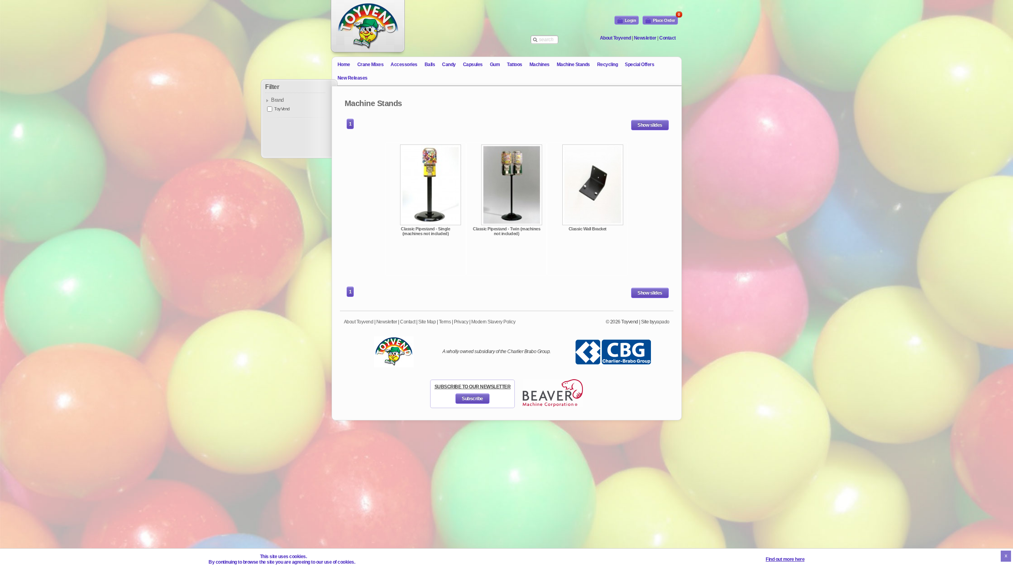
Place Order (665, 19)
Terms (445, 322)
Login (630, 20)
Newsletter (645, 38)
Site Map (427, 322)
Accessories (404, 64)
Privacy (461, 322)
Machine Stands (573, 64)
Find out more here (785, 559)
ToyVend (282, 108)
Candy (449, 64)
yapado (662, 322)
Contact (667, 38)
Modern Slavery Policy (493, 322)
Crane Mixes (370, 64)
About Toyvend (615, 38)
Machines (539, 64)
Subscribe (472, 398)
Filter (272, 87)
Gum (495, 64)
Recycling (607, 64)
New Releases (353, 78)
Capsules (473, 64)
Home (344, 64)
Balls (430, 64)
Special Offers (639, 64)
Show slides (649, 125)
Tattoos (514, 64)
